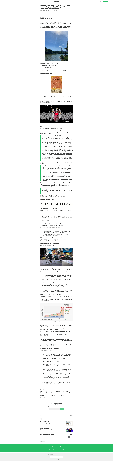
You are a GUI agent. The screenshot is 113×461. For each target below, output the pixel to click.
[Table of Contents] (1, 230)
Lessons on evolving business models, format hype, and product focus (51, 429)
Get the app (61, 456)
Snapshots (56, 365)
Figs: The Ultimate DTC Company (47, 434)
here (44, 389)
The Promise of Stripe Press (47, 352)
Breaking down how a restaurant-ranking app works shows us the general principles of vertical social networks (51, 423)
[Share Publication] (102, 1)
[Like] (41, 15)
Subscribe (105, 1)
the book (50, 195)
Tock (54, 340)
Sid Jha (45, 424)
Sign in (110, 1)
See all (42, 441)
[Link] (39, 73)
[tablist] (44, 419)
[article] (56, 424)
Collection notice (62, 454)
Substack (52, 459)
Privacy (56, 454)
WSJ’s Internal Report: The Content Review (49, 208)
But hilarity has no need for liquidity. (54, 329)
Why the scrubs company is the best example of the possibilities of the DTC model (51, 436)
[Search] (100, 1)
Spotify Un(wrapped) (44, 428)
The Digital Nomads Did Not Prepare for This (51, 358)
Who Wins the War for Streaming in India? (50, 363)
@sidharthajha (61, 395)
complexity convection (46, 220)
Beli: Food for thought (44, 421)
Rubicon (54, 93)
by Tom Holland (57, 93)
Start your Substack (54, 456)
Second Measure (57, 321)
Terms (58, 454)
